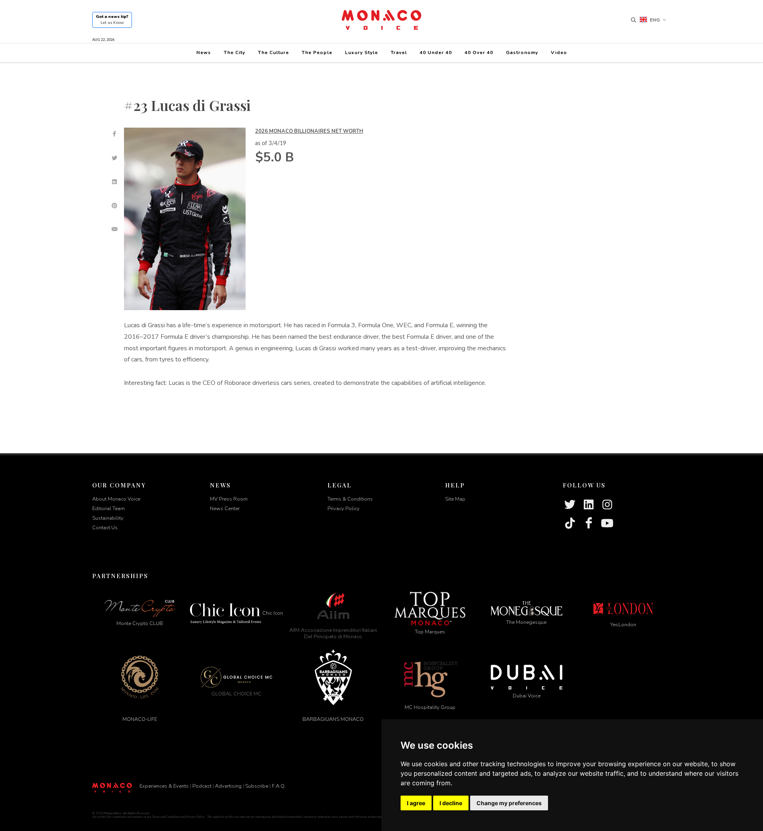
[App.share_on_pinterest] (114, 205)
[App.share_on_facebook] (114, 134)
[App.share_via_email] (114, 229)
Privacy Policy (343, 508)
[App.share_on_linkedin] (114, 181)
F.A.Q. (279, 786)
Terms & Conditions (350, 499)
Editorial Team (108, 508)
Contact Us (105, 527)
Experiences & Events (164, 786)
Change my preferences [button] (509, 803)
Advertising (228, 786)
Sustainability (108, 518)
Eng (655, 20)
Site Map (455, 499)
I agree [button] (416, 803)
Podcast (201, 786)
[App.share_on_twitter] (114, 157)
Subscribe (256, 786)
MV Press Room (229, 499)
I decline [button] (451, 803)
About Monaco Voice (116, 499)
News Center (225, 508)
